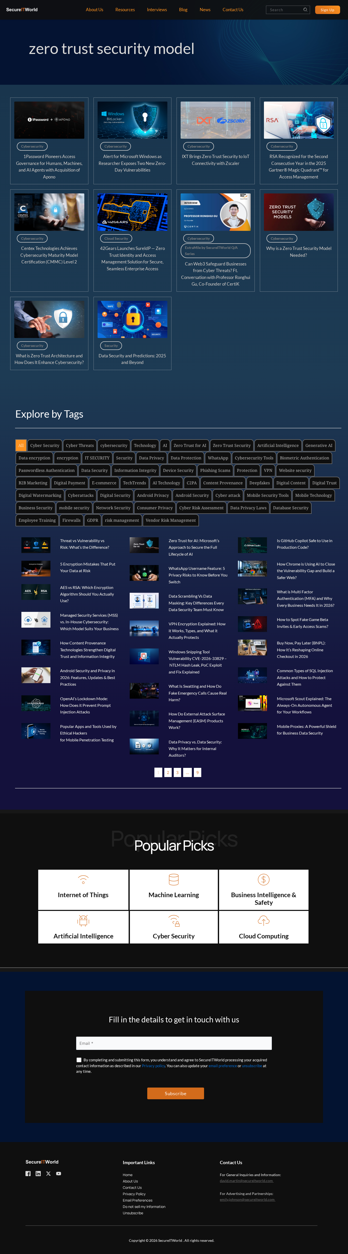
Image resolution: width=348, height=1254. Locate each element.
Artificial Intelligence (83, 936)
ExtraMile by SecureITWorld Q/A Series (211, 250)
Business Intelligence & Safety (264, 898)
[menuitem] (94, 9)
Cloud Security (116, 238)
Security (111, 345)
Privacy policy (153, 1065)
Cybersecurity (32, 146)
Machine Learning (174, 894)
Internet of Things (83, 894)
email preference (223, 1065)
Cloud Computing (264, 936)
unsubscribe (252, 1065)
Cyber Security (174, 936)
